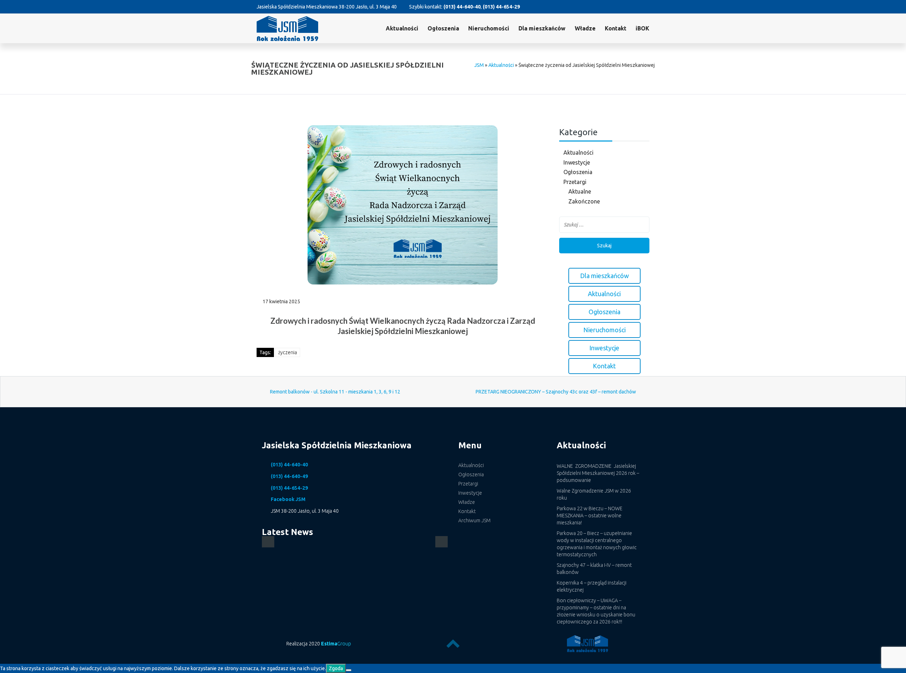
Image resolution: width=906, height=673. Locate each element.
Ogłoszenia (577, 172)
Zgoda (336, 668)
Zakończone (584, 201)
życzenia (287, 352)
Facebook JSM (288, 499)
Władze (585, 28)
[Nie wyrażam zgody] (348, 670)
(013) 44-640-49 (289, 476)
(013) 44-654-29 (501, 7)
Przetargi (574, 182)
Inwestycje (576, 162)
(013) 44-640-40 (462, 7)
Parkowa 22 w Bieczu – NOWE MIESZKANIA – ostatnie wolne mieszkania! (590, 515)
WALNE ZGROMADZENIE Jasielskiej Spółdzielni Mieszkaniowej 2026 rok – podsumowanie (598, 473)
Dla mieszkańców (542, 28)
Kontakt (615, 28)
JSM (479, 65)
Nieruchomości (488, 28)
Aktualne (579, 191)
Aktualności (402, 28)
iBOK (642, 28)
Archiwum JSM (474, 520)
